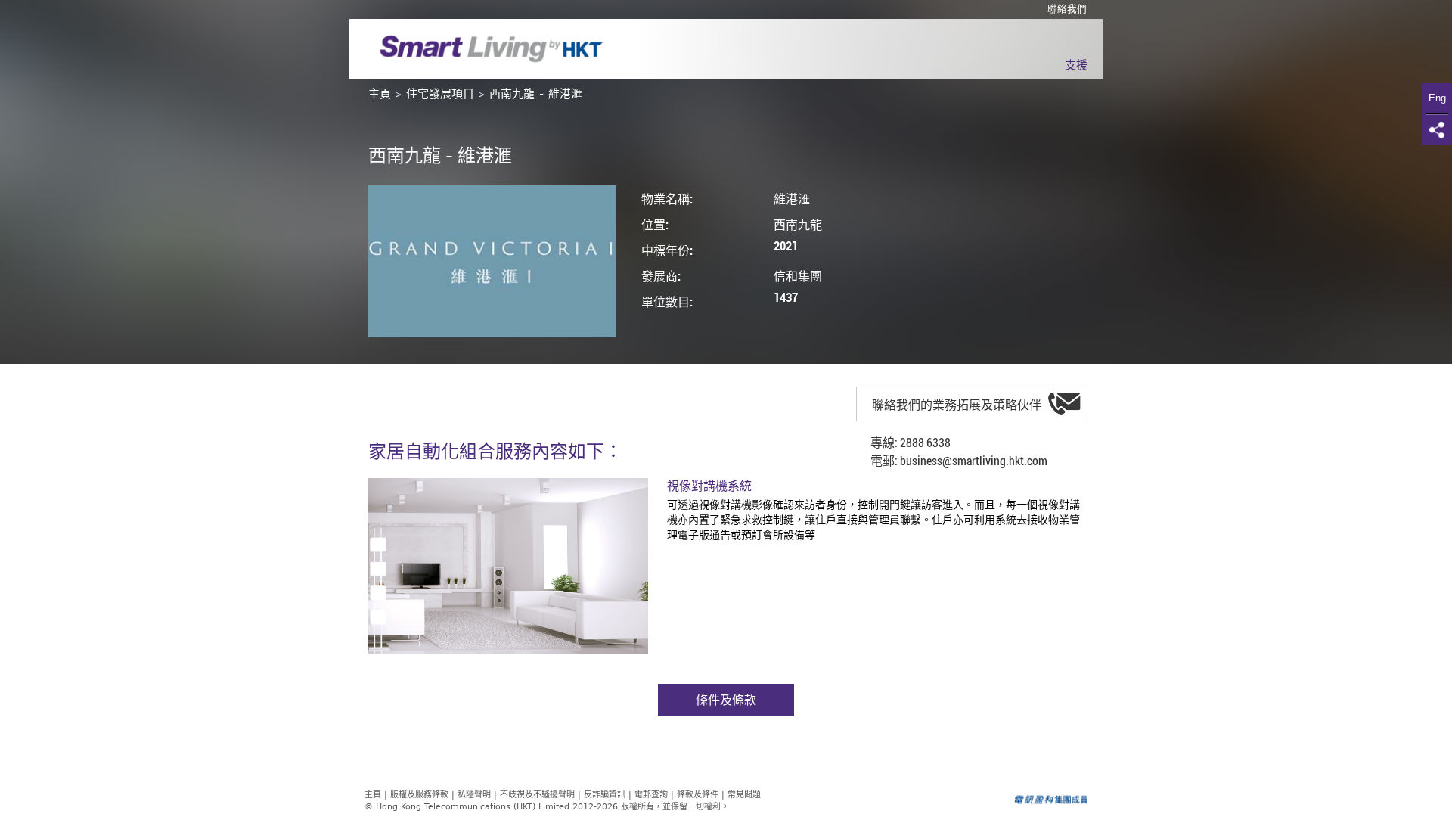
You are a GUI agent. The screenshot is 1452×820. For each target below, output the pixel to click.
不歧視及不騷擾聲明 (537, 795)
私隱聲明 (474, 795)
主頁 (379, 95)
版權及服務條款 (419, 795)
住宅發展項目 (440, 95)
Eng (1437, 98)
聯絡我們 (1067, 9)
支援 (1076, 66)
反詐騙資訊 (604, 795)
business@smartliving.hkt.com (973, 460)
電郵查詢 (651, 795)
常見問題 (744, 795)
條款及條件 (697, 795)
